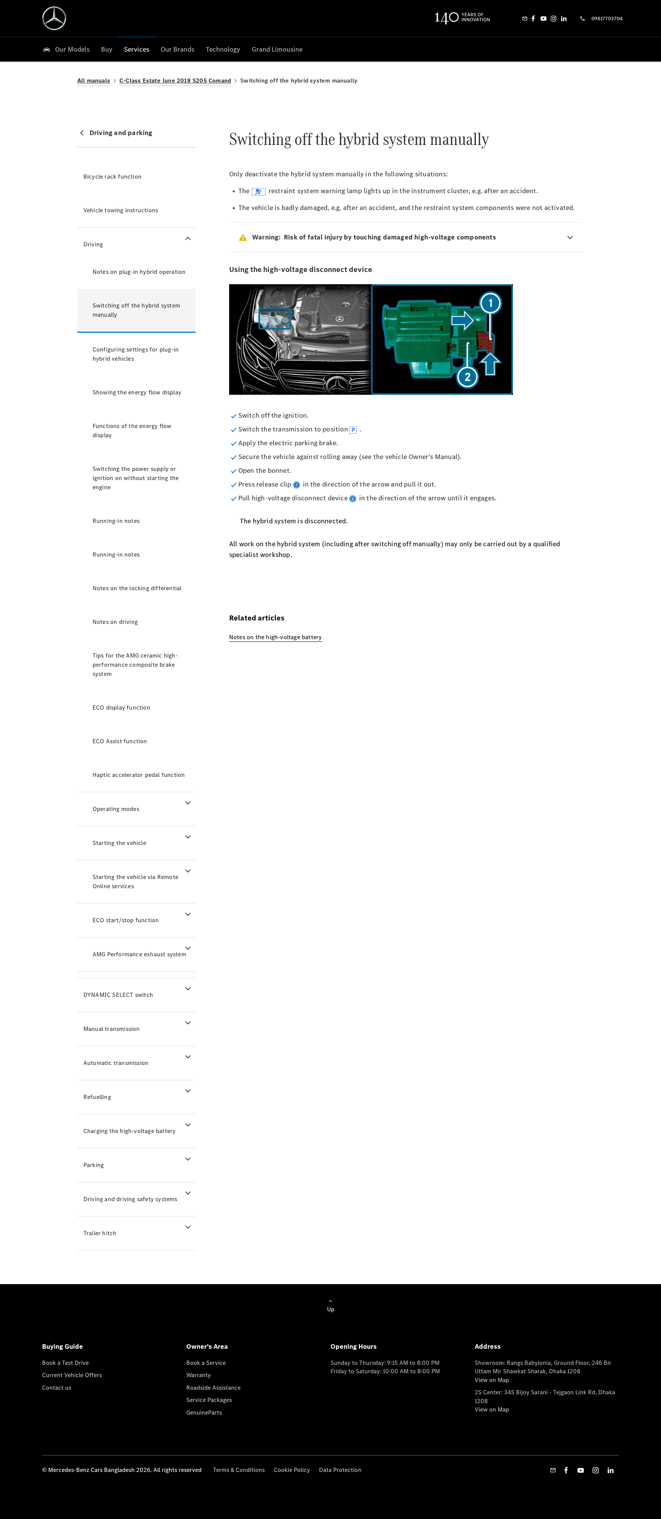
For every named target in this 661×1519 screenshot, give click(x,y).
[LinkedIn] (564, 18)
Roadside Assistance (213, 1388)
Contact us (56, 1388)
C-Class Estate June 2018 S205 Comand (175, 81)
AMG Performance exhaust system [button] (139, 954)
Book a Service (206, 1363)
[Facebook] (533, 18)
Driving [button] (93, 244)
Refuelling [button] (97, 1097)
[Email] (525, 18)
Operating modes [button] (116, 809)
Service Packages (209, 1400)
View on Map (492, 1380)
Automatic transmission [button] (115, 1063)
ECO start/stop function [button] (126, 920)
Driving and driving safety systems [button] (130, 1199)
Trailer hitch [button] (100, 1233)
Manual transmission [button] (111, 1029)
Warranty (198, 1375)
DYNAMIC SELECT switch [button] (118, 995)
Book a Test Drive (65, 1363)
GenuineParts (204, 1412)
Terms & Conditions (239, 1470)
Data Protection (340, 1470)
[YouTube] (543, 18)
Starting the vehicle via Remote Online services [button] (135, 881)
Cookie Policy (292, 1470)
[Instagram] (553, 18)
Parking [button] (93, 1165)
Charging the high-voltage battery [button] (129, 1131)
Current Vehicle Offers (72, 1375)
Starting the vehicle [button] (119, 843)
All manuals (93, 81)
